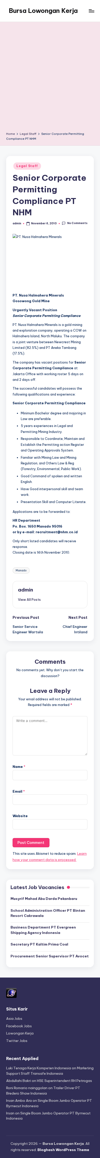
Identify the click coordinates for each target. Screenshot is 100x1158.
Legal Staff (27, 166)
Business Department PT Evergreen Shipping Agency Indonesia (43, 930)
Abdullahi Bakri (18, 1080)
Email (19, 791)
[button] (29, 599)
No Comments (77, 223)
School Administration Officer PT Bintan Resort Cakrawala (48, 913)
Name (19, 766)
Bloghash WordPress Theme (63, 1149)
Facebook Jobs (19, 1026)
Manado (21, 570)
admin (25, 590)
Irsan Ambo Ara (19, 1100)
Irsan (10, 1113)
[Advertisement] (50, 78)
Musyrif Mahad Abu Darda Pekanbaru (44, 898)
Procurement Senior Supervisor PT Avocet (50, 956)
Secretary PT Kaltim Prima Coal (39, 944)
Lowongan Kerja (20, 1033)
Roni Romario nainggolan (26, 1088)
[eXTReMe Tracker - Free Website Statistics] (11, 992)
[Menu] (91, 10)
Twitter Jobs (16, 1040)
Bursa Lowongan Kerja (43, 10)
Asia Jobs (14, 1018)
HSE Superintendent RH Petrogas (64, 1080)
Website (20, 816)
